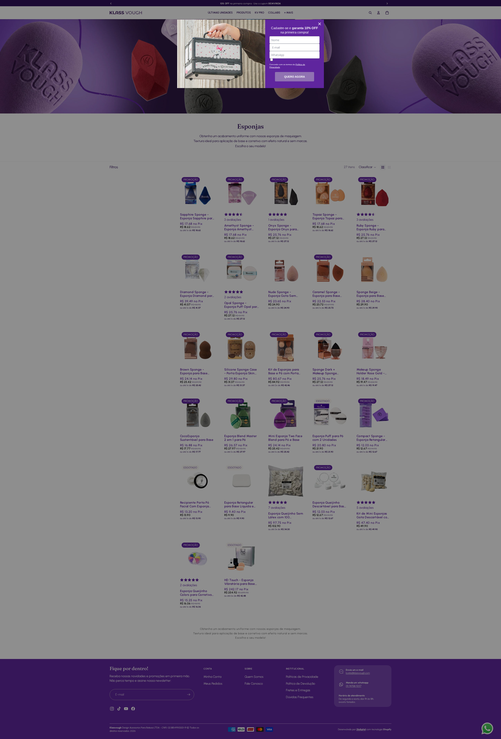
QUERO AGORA (294, 76)
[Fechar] (319, 24)
